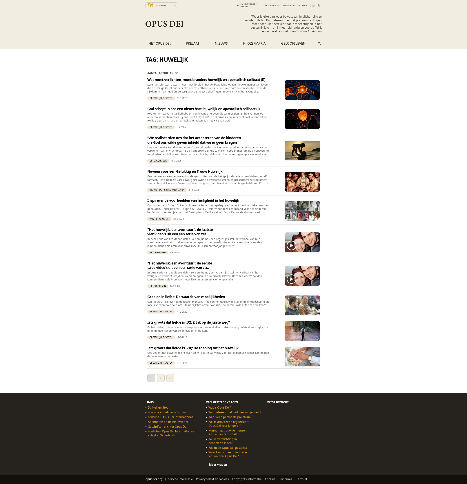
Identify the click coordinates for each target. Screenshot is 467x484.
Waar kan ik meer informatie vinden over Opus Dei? (227, 454)
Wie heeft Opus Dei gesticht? (227, 448)
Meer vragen (218, 465)
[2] (161, 378)
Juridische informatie (179, 479)
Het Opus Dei (160, 43)
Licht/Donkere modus (248, 5)
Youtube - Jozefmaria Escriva (167, 412)
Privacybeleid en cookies (212, 479)
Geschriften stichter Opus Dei (167, 427)
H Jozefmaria (254, 43)
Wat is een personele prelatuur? (229, 417)
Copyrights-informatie (247, 479)
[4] (170, 378)
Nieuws (221, 43)
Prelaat (192, 43)
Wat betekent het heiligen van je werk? (234, 412)
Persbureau (289, 5)
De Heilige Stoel (158, 407)
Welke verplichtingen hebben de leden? (222, 441)
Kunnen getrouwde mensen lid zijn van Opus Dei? (227, 432)
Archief (302, 479)
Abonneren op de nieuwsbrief (168, 422)
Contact (304, 5)
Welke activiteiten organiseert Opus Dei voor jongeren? (228, 424)
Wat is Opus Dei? (219, 407)
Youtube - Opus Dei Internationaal (171, 417)
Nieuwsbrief (272, 5)
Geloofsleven (293, 43)
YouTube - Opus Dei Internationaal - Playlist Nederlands (171, 433)
